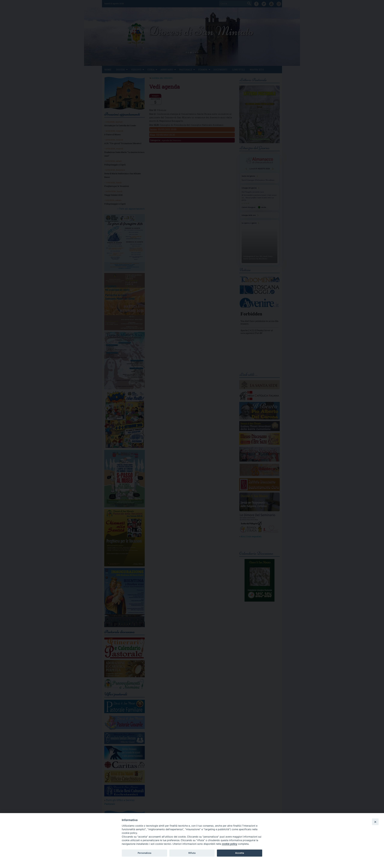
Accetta (239, 853)
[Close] (375, 821)
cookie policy (229, 843)
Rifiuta (191, 853)
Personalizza (144, 853)
